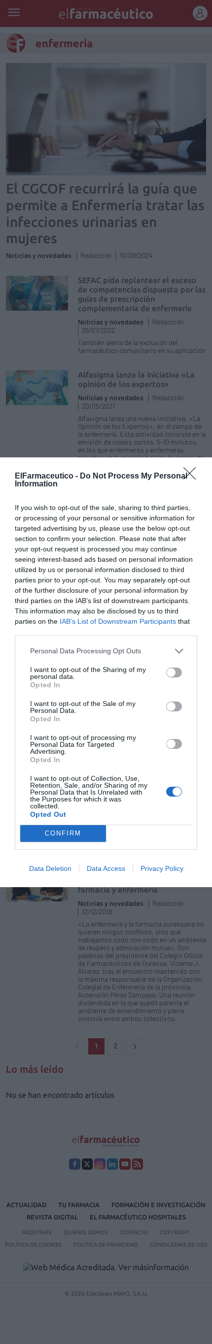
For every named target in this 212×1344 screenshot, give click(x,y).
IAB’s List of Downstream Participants (118, 621)
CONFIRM (63, 833)
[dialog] (106, 672)
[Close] (192, 476)
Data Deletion (50, 868)
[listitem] (106, 651)
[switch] (174, 672)
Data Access (106, 868)
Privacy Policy (162, 868)
